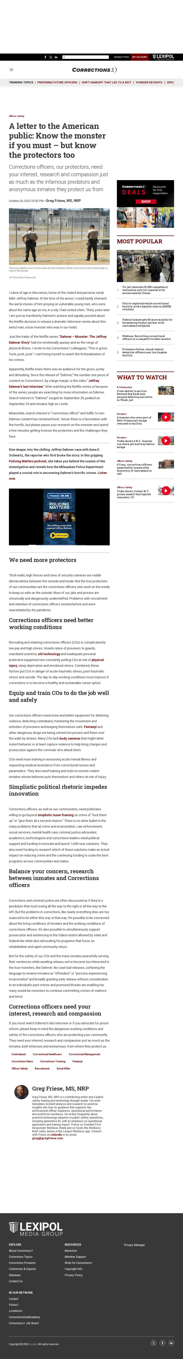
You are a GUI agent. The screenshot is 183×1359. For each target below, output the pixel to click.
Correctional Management (84, 1054)
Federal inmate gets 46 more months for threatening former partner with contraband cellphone (147, 322)
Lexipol (33, 1344)
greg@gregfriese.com (47, 1138)
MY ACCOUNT (139, 57)
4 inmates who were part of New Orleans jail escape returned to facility (134, 420)
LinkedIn (56, 1134)
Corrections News (22, 1061)
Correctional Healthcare (47, 1054)
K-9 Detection (124, 387)
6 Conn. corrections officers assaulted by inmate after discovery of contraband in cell (134, 469)
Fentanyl (90, 727)
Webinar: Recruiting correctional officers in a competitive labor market (146, 338)
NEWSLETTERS (121, 57)
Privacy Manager (134, 1245)
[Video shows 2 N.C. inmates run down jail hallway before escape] (166, 440)
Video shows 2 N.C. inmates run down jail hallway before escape (135, 444)
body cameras (70, 738)
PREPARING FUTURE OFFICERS (57, 82)
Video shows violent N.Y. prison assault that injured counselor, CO (134, 494)
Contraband (19, 1054)
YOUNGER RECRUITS (149, 82)
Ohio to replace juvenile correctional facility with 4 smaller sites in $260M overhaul (146, 306)
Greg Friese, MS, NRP (63, 201)
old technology (49, 654)
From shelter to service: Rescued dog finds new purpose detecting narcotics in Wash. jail (134, 395)
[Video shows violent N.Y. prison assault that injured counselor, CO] (166, 490)
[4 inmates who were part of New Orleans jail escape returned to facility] (166, 417)
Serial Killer (63, 1068)
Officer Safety (16, 116)
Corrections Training (52, 1061)
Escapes (121, 414)
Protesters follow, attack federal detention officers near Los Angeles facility (144, 352)
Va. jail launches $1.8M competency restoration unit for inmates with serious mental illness (145, 290)
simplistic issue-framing (56, 815)
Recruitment (42, 1068)
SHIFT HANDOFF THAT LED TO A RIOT (106, 82)
